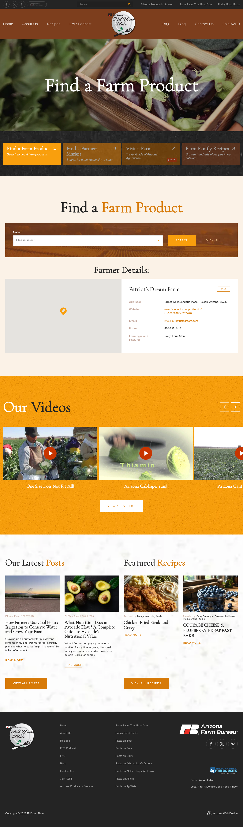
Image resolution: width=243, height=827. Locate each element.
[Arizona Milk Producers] (223, 770)
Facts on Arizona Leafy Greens (134, 763)
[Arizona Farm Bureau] (37, 4)
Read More (14, 660)
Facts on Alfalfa (124, 778)
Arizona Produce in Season (157, 4)
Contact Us (204, 24)
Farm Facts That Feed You (195, 4)
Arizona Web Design (225, 813)
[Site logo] (19, 755)
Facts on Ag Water (126, 786)
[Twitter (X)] (14, 4)
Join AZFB (231, 24)
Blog (182, 24)
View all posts (26, 683)
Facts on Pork (123, 748)
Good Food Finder (226, 786)
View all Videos (121, 506)
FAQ (165, 24)
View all (213, 240)
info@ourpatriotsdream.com (181, 320)
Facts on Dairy (124, 755)
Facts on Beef (123, 740)
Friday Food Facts (229, 4)
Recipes (53, 24)
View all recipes (146, 683)
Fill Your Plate (35, 813)
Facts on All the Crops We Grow (134, 771)
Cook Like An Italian (202, 780)
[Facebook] (6, 4)
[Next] (235, 407)
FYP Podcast (80, 24)
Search (182, 240)
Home (8, 24)
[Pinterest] (22, 4)
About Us (30, 24)
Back (224, 289)
